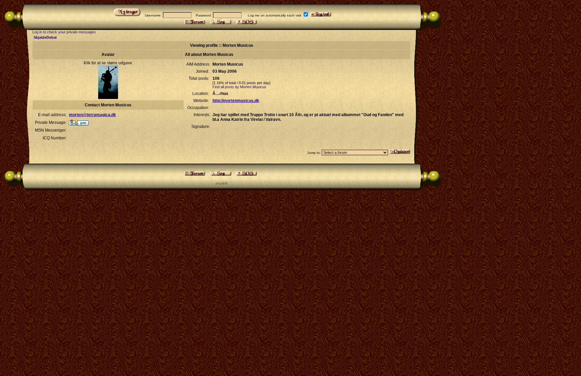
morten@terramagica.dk (92, 114)
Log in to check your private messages (64, 32)
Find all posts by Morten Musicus (239, 87)
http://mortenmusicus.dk (235, 100)
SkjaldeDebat (45, 37)
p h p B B (221, 183)
